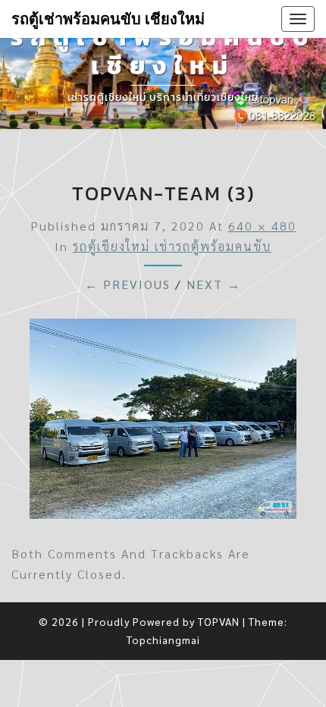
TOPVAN (219, 621)
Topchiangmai (163, 639)
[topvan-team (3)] (163, 423)
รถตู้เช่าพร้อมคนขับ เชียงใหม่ (108, 19)
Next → (214, 284)
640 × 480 (262, 226)
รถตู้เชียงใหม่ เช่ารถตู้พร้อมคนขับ (172, 246)
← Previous (128, 284)
